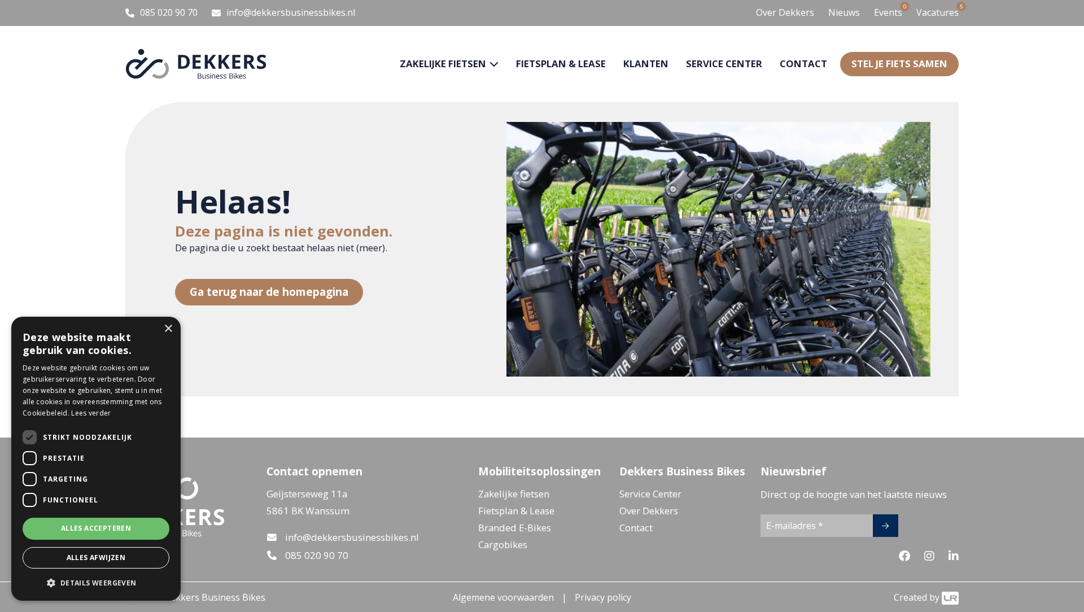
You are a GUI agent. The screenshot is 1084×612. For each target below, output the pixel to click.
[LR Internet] (950, 597)
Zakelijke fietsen (513, 493)
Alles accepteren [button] (96, 528)
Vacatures (937, 12)
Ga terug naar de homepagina (269, 291)
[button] (96, 582)
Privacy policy (603, 597)
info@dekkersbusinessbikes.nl (352, 537)
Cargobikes (502, 544)
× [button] (168, 329)
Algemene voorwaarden (503, 597)
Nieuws (844, 12)
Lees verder (91, 413)
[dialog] (96, 459)
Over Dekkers (785, 12)
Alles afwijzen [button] (96, 557)
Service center (724, 63)
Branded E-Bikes (514, 527)
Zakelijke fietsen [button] (444, 63)
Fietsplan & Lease (561, 63)
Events (888, 12)
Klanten (645, 63)
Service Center (650, 493)
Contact (803, 63)
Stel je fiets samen (899, 63)
